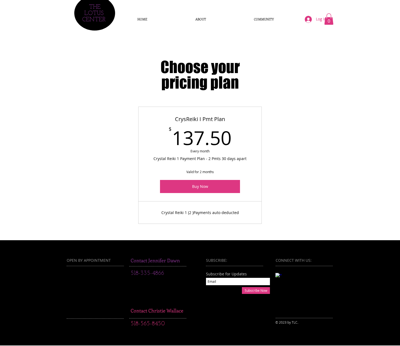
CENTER (94, 20)
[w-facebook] (278, 276)
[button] (329, 19)
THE (95, 7)
